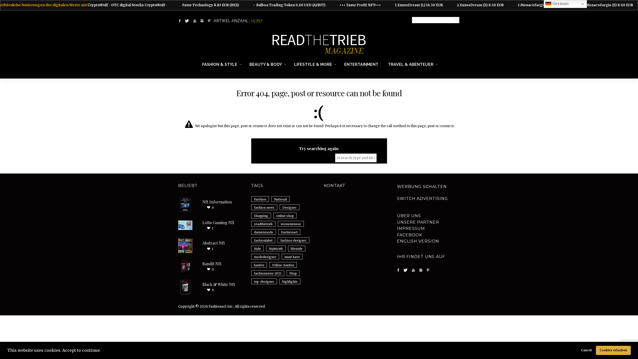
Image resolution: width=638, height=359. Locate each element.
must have (292, 257)
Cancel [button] (586, 350)
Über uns (409, 215)
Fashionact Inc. (221, 306)
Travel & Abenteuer (410, 64)
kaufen (259, 265)
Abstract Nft (213, 243)
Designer (289, 207)
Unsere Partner (418, 222)
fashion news (264, 207)
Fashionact (289, 232)
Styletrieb (276, 249)
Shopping (261, 216)
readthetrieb (263, 224)
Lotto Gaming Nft (218, 222)
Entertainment (361, 64)
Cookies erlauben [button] (613, 350)
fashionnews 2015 (267, 273)
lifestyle (297, 249)
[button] (102, 351)
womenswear (291, 224)
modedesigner (265, 257)
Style (257, 249)
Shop (293, 273)
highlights (290, 281)
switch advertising (422, 198)
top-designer (264, 281)
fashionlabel (263, 240)
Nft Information (217, 201)
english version (418, 241)
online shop (285, 216)
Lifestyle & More (313, 64)
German (559, 3)
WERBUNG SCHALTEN (422, 186)
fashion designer (293, 240)
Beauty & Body (265, 64)
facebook (409, 235)
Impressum (411, 228)
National (280, 199)
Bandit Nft (211, 263)
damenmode (263, 232)
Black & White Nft (218, 284)
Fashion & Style (219, 64)
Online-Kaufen (283, 265)
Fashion (260, 199)
